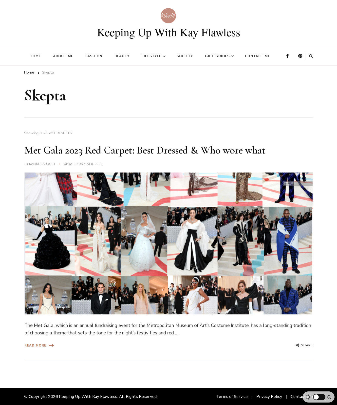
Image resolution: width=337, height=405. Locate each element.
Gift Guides (217, 56)
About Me (63, 56)
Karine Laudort (42, 164)
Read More (35, 345)
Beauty (122, 56)
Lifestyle (151, 56)
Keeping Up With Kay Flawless (168, 31)
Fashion (93, 56)
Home (35, 56)
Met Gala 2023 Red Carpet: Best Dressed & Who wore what (144, 150)
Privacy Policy (269, 396)
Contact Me (257, 56)
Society (185, 56)
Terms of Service (232, 396)
